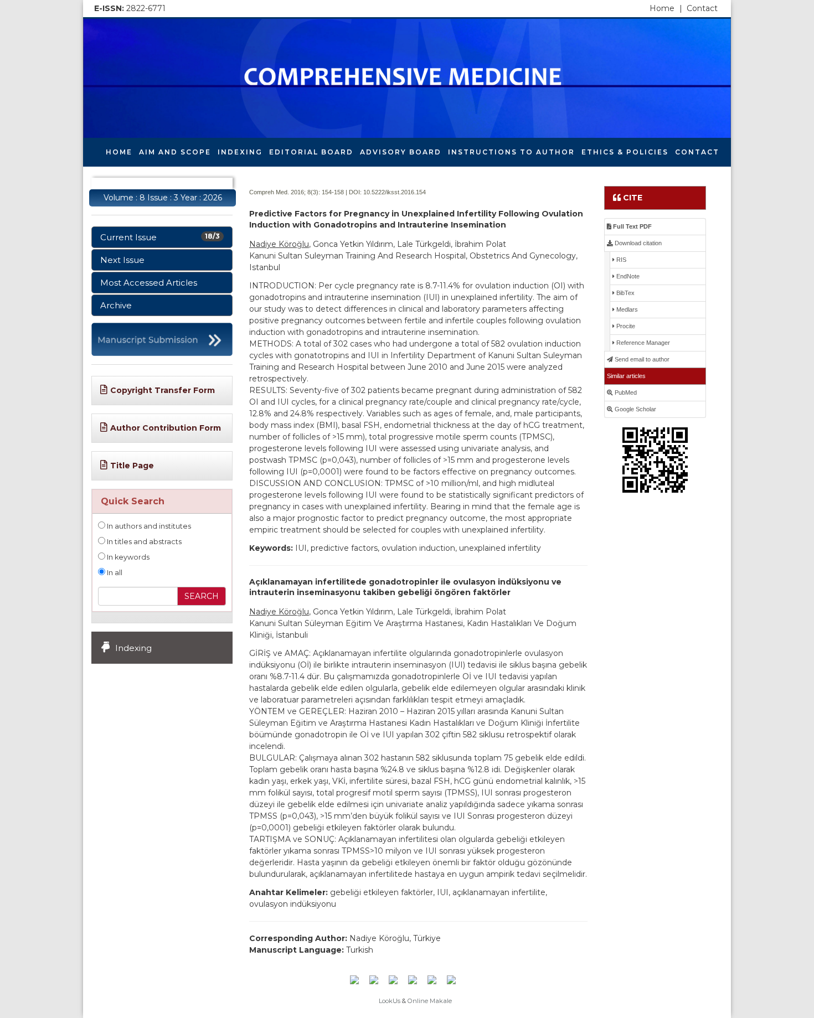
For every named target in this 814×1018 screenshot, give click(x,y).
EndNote (627, 276)
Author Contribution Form (165, 428)
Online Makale (430, 1001)
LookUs (389, 1001)
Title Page (132, 466)
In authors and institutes (148, 526)
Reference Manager (642, 342)
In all (113, 573)
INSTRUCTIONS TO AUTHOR (511, 152)
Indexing (133, 648)
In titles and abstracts (143, 542)
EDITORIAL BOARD (311, 152)
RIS (620, 259)
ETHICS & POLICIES (624, 152)
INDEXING (240, 152)
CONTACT (697, 152)
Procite (625, 326)
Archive (116, 305)
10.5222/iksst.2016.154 (394, 192)
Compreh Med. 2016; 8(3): (284, 192)
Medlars (626, 309)
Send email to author (641, 359)
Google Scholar (634, 409)
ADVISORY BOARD (400, 152)
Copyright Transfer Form (162, 390)
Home (666, 8)
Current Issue (160, 237)
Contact (702, 8)
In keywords (127, 557)
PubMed (625, 392)
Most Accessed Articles (148, 282)
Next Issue (122, 260)
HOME (119, 152)
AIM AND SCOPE (175, 152)
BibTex (625, 293)
